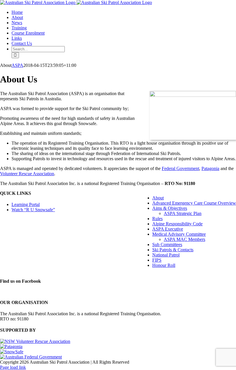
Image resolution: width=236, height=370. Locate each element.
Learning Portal (26, 204)
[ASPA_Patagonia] (193, 95)
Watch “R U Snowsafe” (33, 209)
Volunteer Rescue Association (27, 173)
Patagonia (210, 168)
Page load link (13, 367)
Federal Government (180, 168)
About (158, 197)
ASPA (17, 65)
